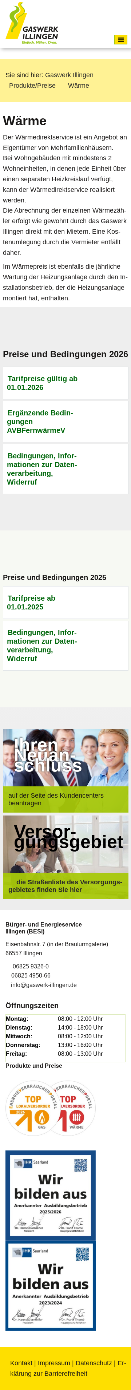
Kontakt (21, 1363)
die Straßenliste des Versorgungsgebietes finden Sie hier (65, 885)
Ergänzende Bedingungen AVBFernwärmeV (40, 421)
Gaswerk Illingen (69, 75)
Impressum (54, 1363)
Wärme (78, 85)
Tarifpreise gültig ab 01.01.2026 (42, 383)
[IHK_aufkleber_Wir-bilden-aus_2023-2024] (50, 1285)
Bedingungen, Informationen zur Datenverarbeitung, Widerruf (42, 469)
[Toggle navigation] (120, 39)
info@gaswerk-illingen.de (44, 985)
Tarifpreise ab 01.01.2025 (31, 602)
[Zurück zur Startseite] (31, 23)
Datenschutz (94, 1363)
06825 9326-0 (31, 966)
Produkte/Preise (32, 85)
